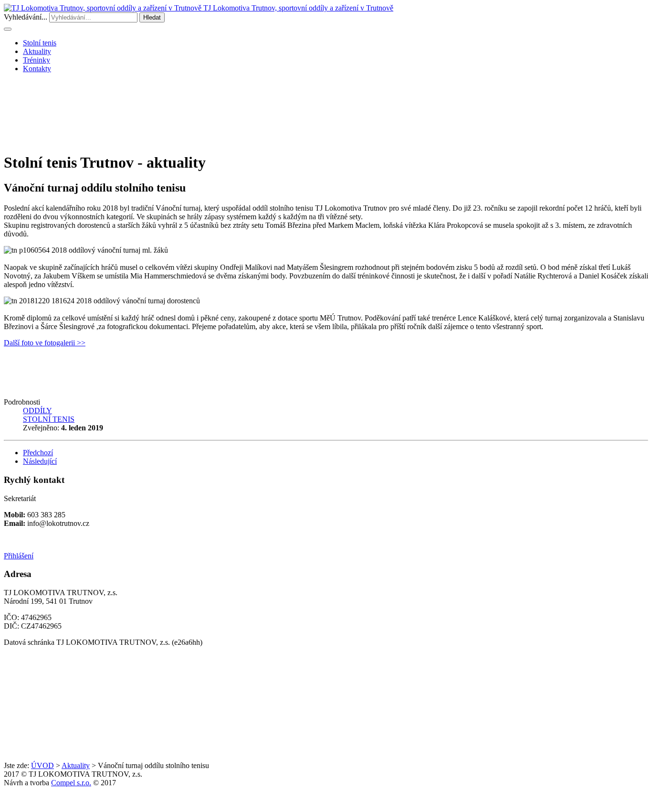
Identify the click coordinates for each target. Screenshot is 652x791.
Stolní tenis (39, 43)
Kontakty (37, 68)
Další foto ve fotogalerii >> (44, 343)
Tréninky (36, 60)
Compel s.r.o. (71, 783)
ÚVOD (42, 765)
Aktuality (37, 51)
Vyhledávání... (25, 17)
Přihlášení (18, 556)
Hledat (152, 17)
